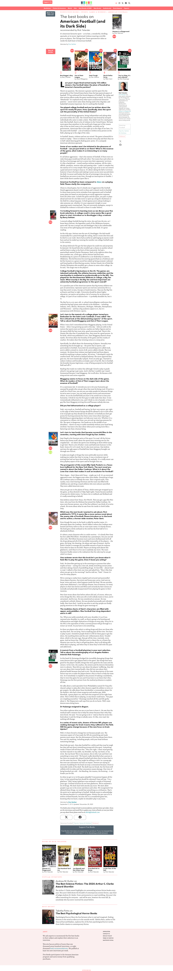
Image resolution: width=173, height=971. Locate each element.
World (70, 8)
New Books (97, 8)
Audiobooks (107, 8)
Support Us (47, 2)
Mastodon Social (108, 940)
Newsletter (106, 931)
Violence (95, 823)
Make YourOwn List (50, 13)
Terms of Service (108, 938)
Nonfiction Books (69, 12)
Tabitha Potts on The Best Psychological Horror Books (86, 919)
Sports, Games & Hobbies (93, 12)
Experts (126, 8)
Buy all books (50, 51)
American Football (118, 12)
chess (99, 182)
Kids (75, 8)
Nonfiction (47, 8)
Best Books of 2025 (85, 8)
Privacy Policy (107, 936)
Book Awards (117, 8)
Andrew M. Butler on (85, 884)
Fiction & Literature (59, 8)
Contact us (106, 933)
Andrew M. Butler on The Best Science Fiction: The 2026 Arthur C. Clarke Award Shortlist (86, 892)
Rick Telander (122, 94)
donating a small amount (98, 833)
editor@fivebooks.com (92, 812)
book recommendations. (59, 948)
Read (114, 36)
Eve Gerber (72, 44)
